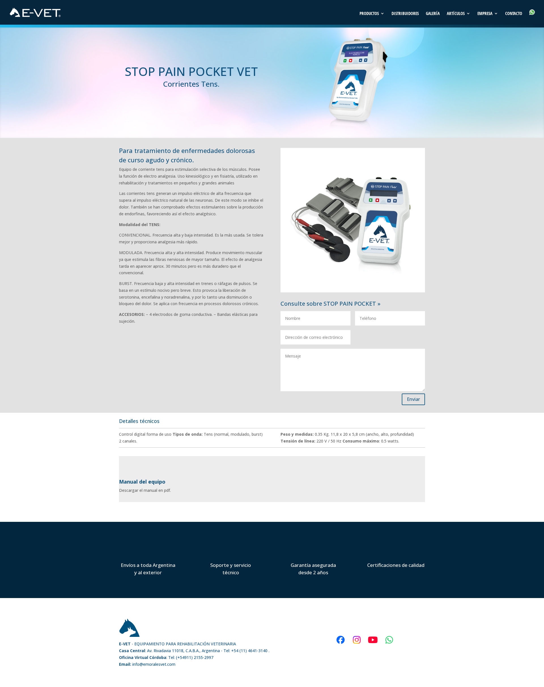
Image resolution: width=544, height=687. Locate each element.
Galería (433, 13)
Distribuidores (405, 13)
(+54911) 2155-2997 (194, 657)
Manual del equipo (142, 481)
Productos (369, 13)
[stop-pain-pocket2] (352, 290)
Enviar (413, 399)
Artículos (456, 13)
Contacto (513, 13)
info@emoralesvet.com (147, 664)
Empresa (484, 13)
